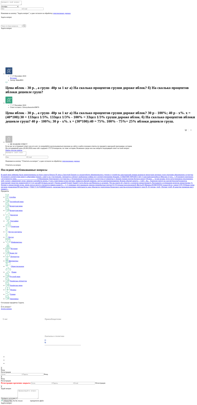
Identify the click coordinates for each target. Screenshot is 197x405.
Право (14, 272)
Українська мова (16, 285)
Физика (13, 290)
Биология (14, 215)
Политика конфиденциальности (17, 357)
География (14, 221)
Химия (12, 294)
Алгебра (12, 197)
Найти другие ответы (13, 150)
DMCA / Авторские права (15, 360)
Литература (14, 257)
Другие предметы (15, 232)
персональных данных (62, 13)
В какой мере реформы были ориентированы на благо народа (25, 175)
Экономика (14, 299)
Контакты (10, 335)
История (13, 78)
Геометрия (15, 226)
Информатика (16, 242)
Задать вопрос (6, 28)
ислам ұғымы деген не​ (163, 179)
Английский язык (17, 202)
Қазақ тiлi (13, 253)
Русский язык (15, 276)
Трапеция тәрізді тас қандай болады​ (164, 181)
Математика (13, 261)
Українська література (18, 281)
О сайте (16, 335)
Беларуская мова (16, 206)
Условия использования (14, 363)
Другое (11, 237)
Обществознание (17, 266)
